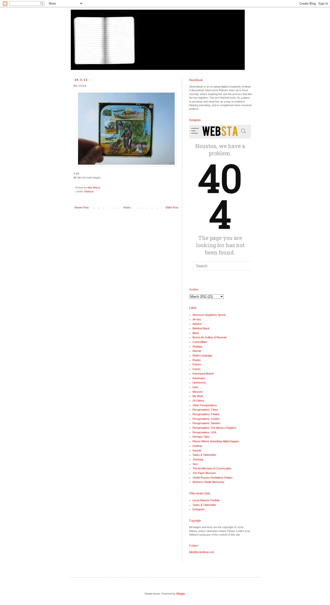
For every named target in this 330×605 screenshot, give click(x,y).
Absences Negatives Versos (209, 314)
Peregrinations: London (206, 418)
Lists (195, 387)
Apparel (197, 323)
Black (196, 333)
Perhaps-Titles (201, 436)
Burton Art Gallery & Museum (210, 337)
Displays (88, 191)
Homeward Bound (203, 373)
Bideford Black (201, 328)
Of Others (198, 400)
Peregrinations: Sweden (206, 423)
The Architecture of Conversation (212, 468)
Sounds (197, 450)
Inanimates (199, 378)
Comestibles (200, 341)
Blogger (180, 593)
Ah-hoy (197, 319)
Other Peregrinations (205, 405)
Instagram (198, 509)
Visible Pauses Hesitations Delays (212, 477)
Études (197, 360)
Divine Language (202, 355)
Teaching (198, 459)
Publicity (197, 445)
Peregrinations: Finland (206, 414)
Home (126, 207)
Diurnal (197, 350)
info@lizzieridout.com (201, 552)
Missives (198, 391)
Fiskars (197, 364)
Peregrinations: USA (204, 432)
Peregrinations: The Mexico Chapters (214, 427)
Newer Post (81, 207)
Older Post (171, 207)
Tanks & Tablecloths (204, 454)
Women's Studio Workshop (208, 481)
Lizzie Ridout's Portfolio (206, 500)
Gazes (197, 369)
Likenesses (199, 382)
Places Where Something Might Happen (216, 441)
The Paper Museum (204, 473)
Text (195, 464)
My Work (198, 396)
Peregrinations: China (205, 409)
